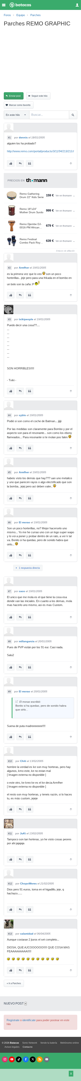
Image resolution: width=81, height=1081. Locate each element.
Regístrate (13, 1020)
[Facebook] (26, 1059)
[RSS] (40, 1059)
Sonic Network (29, 1043)
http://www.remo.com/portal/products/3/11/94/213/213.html (42, 151)
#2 (9, 268)
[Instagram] (5, 1059)
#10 (10, 761)
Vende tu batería (48, 1043)
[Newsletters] (47, 1059)
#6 (9, 522)
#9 (9, 691)
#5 (9, 472)
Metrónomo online (69, 1043)
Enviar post (15, 96)
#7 (9, 591)
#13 (10, 934)
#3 (9, 319)
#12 (10, 883)
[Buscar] (73, 115)
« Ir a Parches (14, 983)
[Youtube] (12, 1059)
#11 (10, 833)
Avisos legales (12, 1047)
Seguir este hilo (39, 96)
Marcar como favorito (20, 105)
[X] (33, 1059)
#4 (9, 415)
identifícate (29, 1020)
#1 (9, 137)
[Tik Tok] (19, 1059)
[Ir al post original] (16, 701)
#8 (9, 641)
